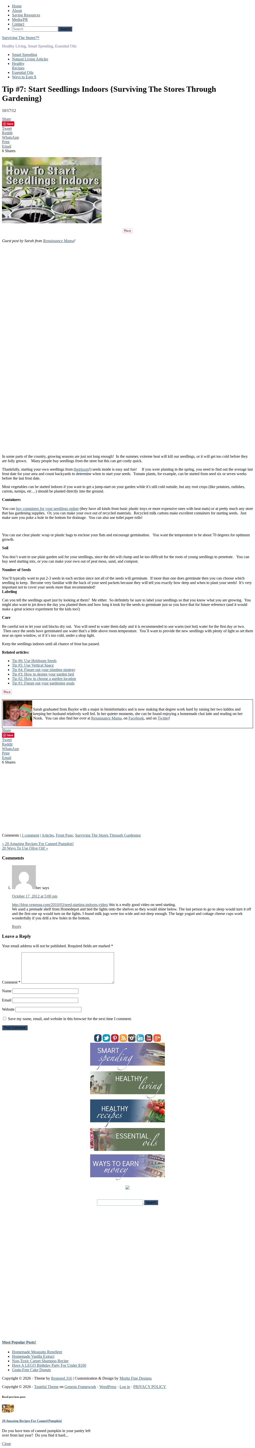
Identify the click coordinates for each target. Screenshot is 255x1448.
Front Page (64, 835)
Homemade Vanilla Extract (33, 1356)
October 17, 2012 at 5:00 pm (34, 896)
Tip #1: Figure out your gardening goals (43, 683)
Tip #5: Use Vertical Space (33, 665)
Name (6, 991)
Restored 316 (61, 1378)
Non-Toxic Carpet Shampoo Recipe (40, 1361)
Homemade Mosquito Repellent (37, 1352)
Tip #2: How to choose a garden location (44, 679)
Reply (16, 926)
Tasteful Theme (46, 1387)
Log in (125, 1387)
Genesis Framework (80, 1387)
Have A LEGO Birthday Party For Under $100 (49, 1365)
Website (8, 1009)
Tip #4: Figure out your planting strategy (43, 670)
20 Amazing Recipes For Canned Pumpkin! (32, 1421)
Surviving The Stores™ (20, 38)
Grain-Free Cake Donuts (31, 1370)
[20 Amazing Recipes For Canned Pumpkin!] (8, 1411)
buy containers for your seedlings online (47, 508)
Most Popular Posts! (19, 1342)
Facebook (136, 718)
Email (6, 1000)
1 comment (30, 835)
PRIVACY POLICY (149, 1387)
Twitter (163, 718)
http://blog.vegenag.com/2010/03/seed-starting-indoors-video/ (60, 905)
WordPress (107, 1387)
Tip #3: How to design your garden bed (43, 674)
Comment (11, 982)
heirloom (82, 469)
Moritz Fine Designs (136, 1378)
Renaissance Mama (58, 241)
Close (6, 1444)
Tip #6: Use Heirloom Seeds (34, 661)
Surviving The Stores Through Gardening (108, 835)
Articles (48, 835)
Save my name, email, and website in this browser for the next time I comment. (70, 1019)
